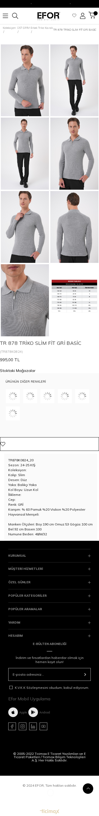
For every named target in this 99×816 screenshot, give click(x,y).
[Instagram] (22, 726)
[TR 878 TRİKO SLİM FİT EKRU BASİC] (13, 396)
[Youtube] (43, 726)
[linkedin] (33, 726)
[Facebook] (12, 726)
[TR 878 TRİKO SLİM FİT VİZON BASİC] (82, 396)
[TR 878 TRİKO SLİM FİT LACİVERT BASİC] (64, 396)
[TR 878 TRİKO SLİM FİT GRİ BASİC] (13, 413)
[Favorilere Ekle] (49, 444)
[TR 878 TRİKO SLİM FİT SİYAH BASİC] (47, 396)
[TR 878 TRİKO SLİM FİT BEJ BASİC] (30, 396)
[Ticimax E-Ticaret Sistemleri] (49, 812)
